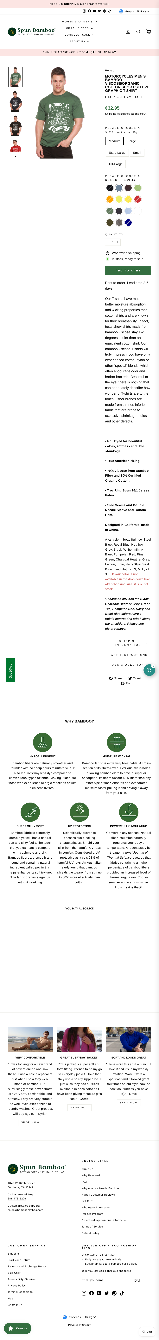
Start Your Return (19, 1260)
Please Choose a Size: (122, 130)
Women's (70, 21)
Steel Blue (119, 188)
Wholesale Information (96, 1207)
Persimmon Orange (110, 199)
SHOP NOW (107, 52)
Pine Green (110, 211)
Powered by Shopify (79, 1325)
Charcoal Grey (119, 222)
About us (87, 1169)
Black (110, 188)
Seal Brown (128, 188)
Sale (86, 34)
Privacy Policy (17, 1285)
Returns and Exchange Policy (27, 1266)
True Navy (128, 222)
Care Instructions (128, 654)
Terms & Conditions (20, 1292)
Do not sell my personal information (104, 1220)
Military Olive (110, 222)
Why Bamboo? (91, 1175)
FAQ (84, 1181)
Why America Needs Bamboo (100, 1188)
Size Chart (14, 1272)
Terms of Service (92, 1226)
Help (11, 1298)
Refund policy (90, 1233)
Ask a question (128, 664)
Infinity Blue (128, 211)
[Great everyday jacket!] (79, 1039)
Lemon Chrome (128, 199)
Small (137, 152)
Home (109, 70)
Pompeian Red (138, 199)
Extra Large (117, 152)
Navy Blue (119, 211)
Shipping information (128, 643)
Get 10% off (10, 670)
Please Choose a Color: (122, 178)
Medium (114, 141)
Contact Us (15, 1304)
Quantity (114, 234)
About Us (78, 41)
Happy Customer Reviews (98, 1194)
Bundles (72, 34)
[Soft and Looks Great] (128, 1039)
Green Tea (138, 188)
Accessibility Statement (22, 1279)
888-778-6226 (17, 1198)
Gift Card (87, 1201)
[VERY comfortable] (30, 1039)
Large (132, 141)
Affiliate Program (92, 1213)
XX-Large (116, 164)
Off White (138, 211)
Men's (88, 21)
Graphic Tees (78, 28)
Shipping (110, 113)
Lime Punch (119, 199)
